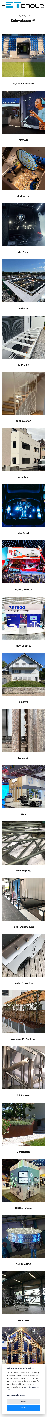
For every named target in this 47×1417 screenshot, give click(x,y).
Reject (23, 1401)
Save (23, 1408)
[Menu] (3, 5)
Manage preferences (16, 1395)
